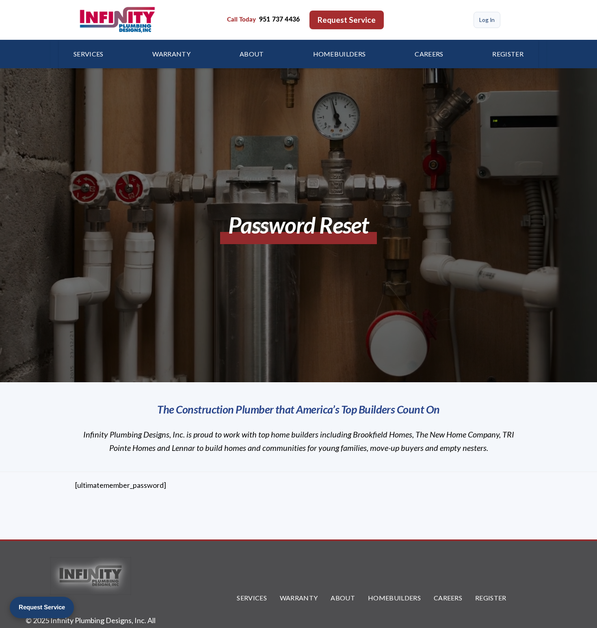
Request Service (347, 19)
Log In (487, 19)
